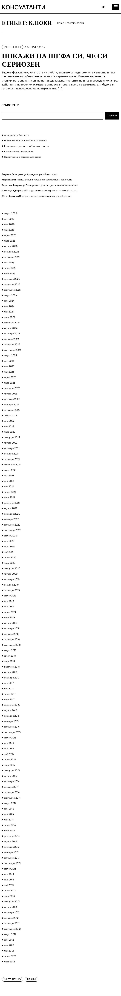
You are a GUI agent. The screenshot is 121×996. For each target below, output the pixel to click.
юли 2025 (9, 262)
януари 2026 (10, 246)
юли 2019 (9, 601)
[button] (115, 7)
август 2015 (10, 737)
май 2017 (9, 688)
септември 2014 (12, 797)
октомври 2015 (12, 726)
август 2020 (10, 535)
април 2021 (10, 492)
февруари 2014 (12, 836)
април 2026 (10, 235)
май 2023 (9, 371)
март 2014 (9, 830)
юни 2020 (9, 546)
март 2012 (9, 961)
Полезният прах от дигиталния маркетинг (25, 140)
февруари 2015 (12, 770)
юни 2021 (9, 481)
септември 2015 (12, 732)
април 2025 (10, 268)
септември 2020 (12, 530)
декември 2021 (12, 448)
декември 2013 (11, 846)
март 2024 (9, 317)
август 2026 (10, 213)
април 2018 (10, 655)
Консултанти (24, 7)
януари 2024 (10, 328)
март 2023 (9, 382)
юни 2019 (9, 606)
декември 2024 (12, 279)
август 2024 (10, 295)
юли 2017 (9, 683)
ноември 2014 (11, 786)
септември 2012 (12, 928)
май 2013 (9, 885)
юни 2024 (9, 306)
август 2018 (10, 650)
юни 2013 (9, 879)
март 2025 (9, 273)
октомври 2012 (12, 923)
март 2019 (9, 617)
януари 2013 (10, 907)
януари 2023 (10, 393)
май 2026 (9, 229)
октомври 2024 (12, 284)
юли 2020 (9, 541)
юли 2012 (9, 939)
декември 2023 (12, 333)
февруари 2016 (12, 704)
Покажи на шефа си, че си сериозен (55, 60)
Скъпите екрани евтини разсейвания (22, 156)
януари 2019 (10, 623)
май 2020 (9, 552)
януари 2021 (10, 508)
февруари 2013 (12, 901)
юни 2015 (9, 748)
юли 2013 (9, 874)
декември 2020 (12, 513)
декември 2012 (12, 912)
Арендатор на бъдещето (16, 135)
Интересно (12, 47)
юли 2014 (9, 808)
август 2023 (10, 355)
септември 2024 (12, 289)
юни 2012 (9, 945)
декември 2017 (11, 677)
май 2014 (9, 819)
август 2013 (10, 868)
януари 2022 (10, 442)
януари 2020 (10, 573)
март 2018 (9, 661)
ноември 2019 (11, 584)
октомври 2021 (12, 459)
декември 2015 (12, 715)
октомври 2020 (12, 524)
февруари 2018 (12, 666)
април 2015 (10, 759)
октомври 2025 (12, 257)
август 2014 (10, 803)
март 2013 (9, 896)
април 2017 (10, 694)
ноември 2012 (11, 918)
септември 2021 (12, 464)
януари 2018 (10, 672)
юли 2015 (9, 743)
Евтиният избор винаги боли (18, 151)
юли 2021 (9, 475)
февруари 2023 (12, 388)
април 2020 (10, 557)
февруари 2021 (12, 502)
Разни (31, 979)
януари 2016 (10, 710)
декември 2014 (12, 781)
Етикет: (75, 23)
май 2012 (9, 950)
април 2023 (10, 377)
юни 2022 (9, 420)
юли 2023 (9, 360)
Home (60, 23)
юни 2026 (9, 224)
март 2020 (9, 562)
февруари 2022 (12, 437)
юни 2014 (9, 814)
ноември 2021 (11, 453)
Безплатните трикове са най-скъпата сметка (26, 146)
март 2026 (9, 240)
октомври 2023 (12, 344)
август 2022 (10, 415)
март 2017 (9, 699)
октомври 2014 (12, 792)
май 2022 (9, 426)
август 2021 (10, 470)
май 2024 (9, 311)
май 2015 (9, 754)
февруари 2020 (12, 568)
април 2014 (10, 825)
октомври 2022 (12, 410)
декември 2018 (12, 628)
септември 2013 (12, 863)
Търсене (10, 105)
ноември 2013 (11, 852)
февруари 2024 (12, 322)
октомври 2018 (12, 639)
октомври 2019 (12, 590)
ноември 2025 (11, 251)
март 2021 (9, 497)
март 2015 (9, 765)
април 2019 (10, 612)
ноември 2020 (11, 519)
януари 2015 (10, 776)
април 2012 (10, 956)
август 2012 (10, 934)
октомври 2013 (12, 857)
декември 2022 (12, 399)
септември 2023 (12, 350)
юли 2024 (9, 300)
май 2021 (9, 486)
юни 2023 (9, 366)
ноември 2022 (11, 404)
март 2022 (9, 431)
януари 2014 (10, 841)
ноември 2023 (11, 339)
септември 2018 (12, 644)
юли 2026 (9, 219)
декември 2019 (12, 579)
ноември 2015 (11, 721)
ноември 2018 (11, 634)
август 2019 (10, 595)
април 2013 (10, 890)
